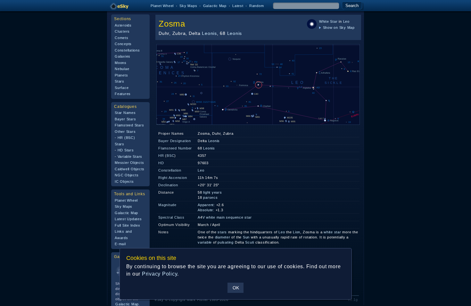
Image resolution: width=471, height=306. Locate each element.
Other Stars (125, 131)
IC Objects (124, 181)
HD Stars (126, 150)
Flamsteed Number (175, 148)
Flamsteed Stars (129, 125)
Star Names (125, 113)
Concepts (123, 44)
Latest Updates (128, 219)
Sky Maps (188, 6)
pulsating (226, 242)
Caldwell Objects (130, 169)
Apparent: (206, 205)
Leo (346, 21)
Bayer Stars (125, 119)
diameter (222, 237)
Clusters (122, 31)
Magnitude (167, 205)
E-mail (120, 244)
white (210, 217)
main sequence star (234, 217)
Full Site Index (127, 225)
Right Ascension (172, 178)
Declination (168, 185)
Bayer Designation (174, 141)
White (324, 21)
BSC (170, 155)
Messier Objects (129, 163)
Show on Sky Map (338, 27)
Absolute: (206, 210)
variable (205, 242)
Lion (296, 232)
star (337, 232)
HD (161, 163)
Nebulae (122, 69)
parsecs (210, 197)
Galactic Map (215, 6)
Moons (121, 63)
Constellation (169, 170)
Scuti (249, 242)
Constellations (127, 50)
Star (333, 21)
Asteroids (123, 25)
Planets (121, 75)
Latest (238, 6)
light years (212, 192)
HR (161, 155)
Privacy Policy (160, 274)
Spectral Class (171, 217)
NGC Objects (126, 175)
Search (352, 5)
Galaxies (122, 56)
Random (256, 6)
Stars (119, 81)
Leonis (209, 33)
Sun (246, 237)
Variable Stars (130, 156)
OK (236, 287)
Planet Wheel (162, 6)
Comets (121, 38)
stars (222, 232)
